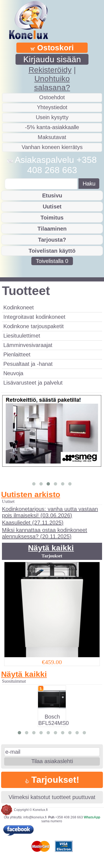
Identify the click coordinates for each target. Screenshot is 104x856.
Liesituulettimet (21, 336)
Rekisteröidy (50, 70)
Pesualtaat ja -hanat (28, 364)
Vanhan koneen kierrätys (52, 147)
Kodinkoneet (18, 307)
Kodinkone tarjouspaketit (33, 326)
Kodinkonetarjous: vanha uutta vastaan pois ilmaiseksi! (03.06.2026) (50, 512)
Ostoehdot (52, 97)
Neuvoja (13, 373)
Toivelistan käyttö (52, 251)
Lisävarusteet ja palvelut (33, 383)
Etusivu (52, 195)
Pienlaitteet (17, 354)
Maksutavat (52, 137)
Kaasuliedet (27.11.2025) (33, 523)
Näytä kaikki (51, 548)
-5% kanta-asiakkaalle (52, 127)
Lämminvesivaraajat (27, 345)
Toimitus (52, 218)
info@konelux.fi (35, 817)
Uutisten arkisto (30, 494)
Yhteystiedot (52, 107)
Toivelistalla (52, 261)
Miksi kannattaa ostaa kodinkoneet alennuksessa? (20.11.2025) (44, 533)
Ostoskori (54, 47)
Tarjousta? (52, 240)
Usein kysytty (52, 117)
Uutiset (52, 206)
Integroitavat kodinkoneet (34, 317)
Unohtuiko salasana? (52, 83)
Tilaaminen (52, 229)
